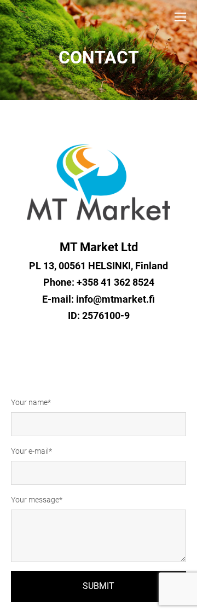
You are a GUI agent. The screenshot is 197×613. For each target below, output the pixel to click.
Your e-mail (30, 451)
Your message (35, 499)
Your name (29, 402)
